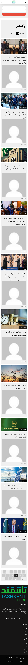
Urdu (14, 14)
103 (11, 579)
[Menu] (25, 2)
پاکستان (25, 649)
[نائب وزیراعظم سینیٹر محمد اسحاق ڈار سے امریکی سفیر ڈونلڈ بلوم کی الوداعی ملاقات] (14, 208)
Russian (14, 11)
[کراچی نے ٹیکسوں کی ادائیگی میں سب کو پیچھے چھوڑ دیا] (14, 319)
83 (24, 576)
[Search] (2, 2)
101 (19, 579)
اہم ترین (25, 651)
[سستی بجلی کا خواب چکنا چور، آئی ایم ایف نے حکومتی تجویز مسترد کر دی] (14, 155)
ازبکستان (25, 646)
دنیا (26, 643)
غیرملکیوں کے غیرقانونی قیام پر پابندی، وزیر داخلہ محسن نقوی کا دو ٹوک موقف (14, 60)
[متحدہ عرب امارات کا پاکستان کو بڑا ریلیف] (14, 525)
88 (4, 576)
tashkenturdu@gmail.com (13, 618)
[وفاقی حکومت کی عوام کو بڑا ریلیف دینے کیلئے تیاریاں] (14, 373)
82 (5, 572)
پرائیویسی (25, 631)
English (14, 7)
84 (20, 576)
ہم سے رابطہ (24, 628)
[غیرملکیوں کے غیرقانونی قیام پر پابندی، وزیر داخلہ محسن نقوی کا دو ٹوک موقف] (14, 46)
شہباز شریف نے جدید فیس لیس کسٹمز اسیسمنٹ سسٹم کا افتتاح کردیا (15, 115)
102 (15, 579)
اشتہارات (25, 634)
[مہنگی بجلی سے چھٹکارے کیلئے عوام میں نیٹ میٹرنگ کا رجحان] (14, 474)
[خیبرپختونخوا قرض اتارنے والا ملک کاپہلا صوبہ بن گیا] (14, 424)
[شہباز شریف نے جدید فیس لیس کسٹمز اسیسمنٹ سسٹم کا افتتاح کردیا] (14, 100)
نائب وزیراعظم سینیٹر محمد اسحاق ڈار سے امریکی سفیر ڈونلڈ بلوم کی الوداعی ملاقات (15, 221)
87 (8, 576)
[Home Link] (14, 2)
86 (12, 576)
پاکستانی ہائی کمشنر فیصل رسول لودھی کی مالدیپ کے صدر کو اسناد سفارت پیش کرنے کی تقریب (15, 277)
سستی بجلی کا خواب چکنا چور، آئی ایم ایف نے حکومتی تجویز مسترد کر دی (15, 168)
